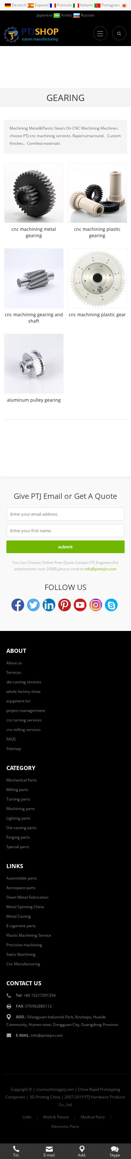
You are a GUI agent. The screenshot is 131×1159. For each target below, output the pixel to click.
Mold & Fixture (56, 1117)
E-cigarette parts (21, 925)
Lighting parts (18, 818)
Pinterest (64, 605)
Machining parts (20, 808)
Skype (111, 605)
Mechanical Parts (21, 780)
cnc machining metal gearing (33, 232)
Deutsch (19, 5)
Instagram (95, 605)
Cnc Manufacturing (23, 964)
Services (13, 672)
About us (14, 663)
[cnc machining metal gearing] (34, 193)
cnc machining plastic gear (97, 315)
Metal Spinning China (25, 906)
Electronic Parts (65, 1126)
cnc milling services (23, 729)
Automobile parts (21, 878)
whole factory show (23, 691)
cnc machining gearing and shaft (34, 318)
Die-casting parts (21, 827)
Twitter (33, 605)
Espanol (42, 5)
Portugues (110, 5)
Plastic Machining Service (28, 935)
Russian (87, 15)
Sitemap (13, 748)
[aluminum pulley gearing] (34, 364)
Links (27, 1117)
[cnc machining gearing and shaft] (34, 278)
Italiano (86, 5)
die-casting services (23, 682)
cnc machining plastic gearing (97, 232)
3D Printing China (45, 1097)
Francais (64, 5)
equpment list (18, 701)
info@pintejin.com (47, 1035)
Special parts (17, 846)
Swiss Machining (21, 954)
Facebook (17, 605)
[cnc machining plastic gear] (97, 278)
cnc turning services (24, 720)
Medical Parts (93, 1117)
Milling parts (17, 789)
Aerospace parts (21, 887)
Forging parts (18, 837)
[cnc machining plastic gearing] (97, 193)
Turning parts (18, 799)
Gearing (65, 97)
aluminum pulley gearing (34, 400)
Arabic (66, 15)
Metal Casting (18, 916)
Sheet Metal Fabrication (27, 897)
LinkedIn (49, 605)
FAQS (11, 739)
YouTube (80, 605)
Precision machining (24, 945)
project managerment (25, 710)
